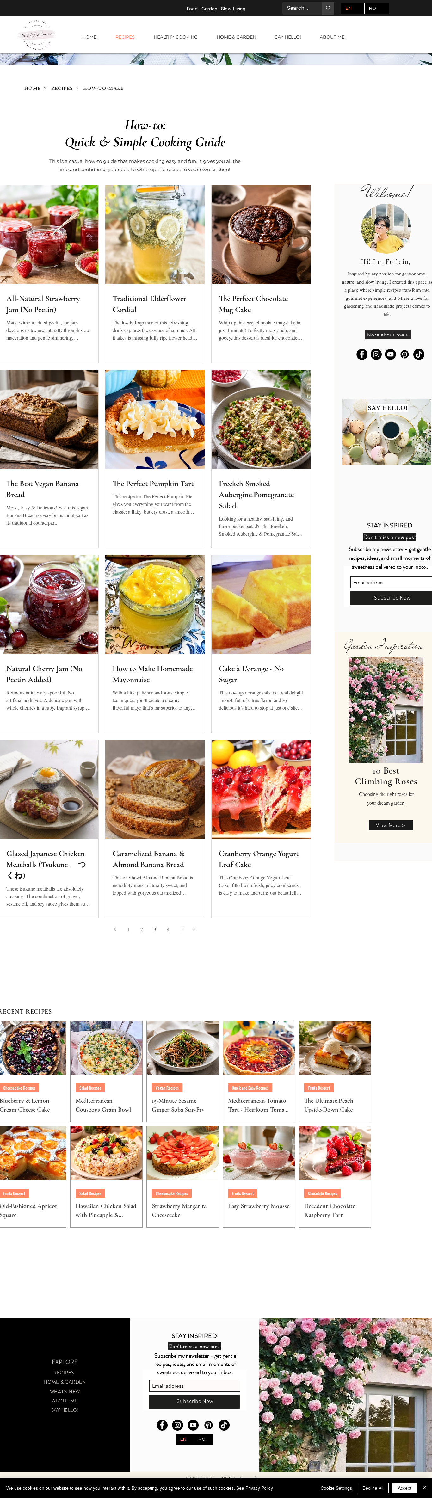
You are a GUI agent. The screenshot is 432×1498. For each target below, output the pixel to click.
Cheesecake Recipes (172, 1193)
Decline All (372, 1488)
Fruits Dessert (319, 1088)
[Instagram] (376, 354)
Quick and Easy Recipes (250, 1088)
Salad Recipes (90, 1088)
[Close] (424, 1488)
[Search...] (328, 8)
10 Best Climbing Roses (386, 776)
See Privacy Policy (254, 1488)
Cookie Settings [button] (336, 1488)
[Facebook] (361, 354)
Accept (404, 1488)
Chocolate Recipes (322, 1193)
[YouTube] (390, 354)
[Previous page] (115, 929)
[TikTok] (418, 354)
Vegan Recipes (167, 1088)
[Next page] (195, 929)
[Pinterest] (404, 354)
